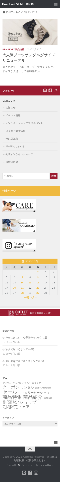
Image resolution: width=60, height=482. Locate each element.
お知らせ (11, 107)
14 (22, 282)
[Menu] (56, 4)
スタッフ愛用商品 (43, 388)
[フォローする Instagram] (56, 90)
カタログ (36, 382)
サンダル (27, 387)
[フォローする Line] (45, 90)
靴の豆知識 (12, 138)
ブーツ (47, 393)
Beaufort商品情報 (13, 49)
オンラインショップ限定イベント (24, 122)
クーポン (11, 387)
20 (14, 287)
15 (30, 282)
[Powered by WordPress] (19, 465)
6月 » (33, 297)
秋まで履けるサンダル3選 (20, 349)
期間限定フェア (16, 407)
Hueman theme (46, 465)
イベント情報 (13, 115)
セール (9, 392)
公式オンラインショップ (19, 154)
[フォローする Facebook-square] (50, 90)
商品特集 (12, 397)
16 (37, 282)
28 (22, 292)
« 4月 (26, 297)
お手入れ (26, 383)
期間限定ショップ (19, 402)
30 (37, 292)
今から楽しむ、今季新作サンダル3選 (26, 337)
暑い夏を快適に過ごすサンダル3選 (25, 361)
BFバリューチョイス (11, 383)
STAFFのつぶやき (15, 146)
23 (37, 287)
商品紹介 (32, 397)
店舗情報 (48, 398)
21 (22, 287)
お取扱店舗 (12, 161)
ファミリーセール (31, 392)
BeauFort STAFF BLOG (18, 4)
